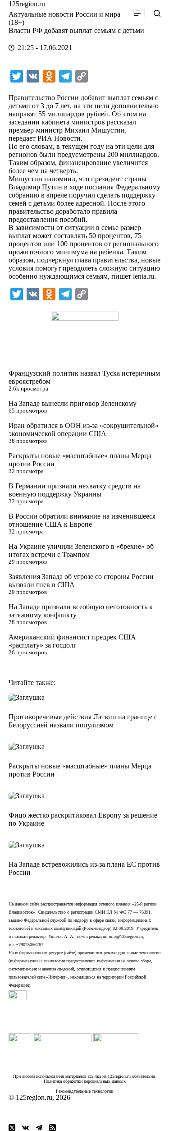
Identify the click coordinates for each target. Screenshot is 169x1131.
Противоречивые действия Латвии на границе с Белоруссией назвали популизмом (83, 721)
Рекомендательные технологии (84, 1091)
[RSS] (52, 1127)
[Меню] (139, 13)
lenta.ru (143, 276)
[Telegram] (39, 1127)
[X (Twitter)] (12, 1127)
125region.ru (27, 4)
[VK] (25, 1127)
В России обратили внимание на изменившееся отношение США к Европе (82, 520)
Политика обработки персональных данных (85, 1081)
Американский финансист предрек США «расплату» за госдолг (72, 641)
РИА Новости (59, 138)
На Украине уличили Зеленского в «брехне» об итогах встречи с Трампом (81, 550)
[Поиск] (157, 13)
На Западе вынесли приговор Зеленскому (73, 403)
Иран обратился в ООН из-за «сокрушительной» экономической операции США (84, 429)
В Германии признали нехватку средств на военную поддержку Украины (75, 490)
